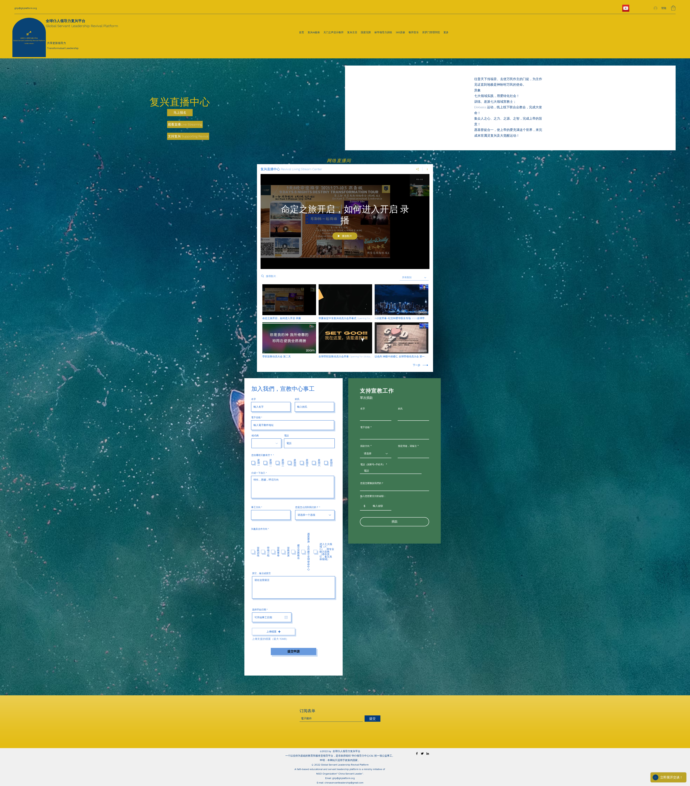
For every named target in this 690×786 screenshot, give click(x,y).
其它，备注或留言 (261, 573)
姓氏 (297, 399)
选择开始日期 (260, 609)
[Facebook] (417, 753)
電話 (286, 435)
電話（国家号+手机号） (372, 464)
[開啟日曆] (286, 617)
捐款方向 (365, 446)
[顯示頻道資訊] (425, 169)
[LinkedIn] (427, 753)
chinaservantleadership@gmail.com (344, 782)
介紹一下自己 (258, 473)
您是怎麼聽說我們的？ (372, 483)
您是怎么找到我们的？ (307, 507)
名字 (253, 399)
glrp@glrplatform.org (25, 8)
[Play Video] (289, 302)
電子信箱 (256, 417)
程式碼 (255, 435)
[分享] (417, 169)
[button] (673, 8)
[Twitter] (422, 753)
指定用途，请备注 (407, 446)
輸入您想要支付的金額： (373, 496)
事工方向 (256, 507)
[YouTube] (625, 8)
